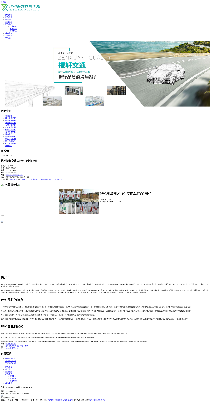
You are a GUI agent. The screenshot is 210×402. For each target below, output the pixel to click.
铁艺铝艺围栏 (10, 139)
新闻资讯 (8, 22)
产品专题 (8, 17)
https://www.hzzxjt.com (14, 175)
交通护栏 (13, 26)
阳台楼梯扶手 (10, 141)
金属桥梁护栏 (10, 125)
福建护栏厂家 (10, 361)
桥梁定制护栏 (10, 123)
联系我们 (8, 38)
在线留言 (8, 36)
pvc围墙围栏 (11, 344)
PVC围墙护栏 (10, 143)
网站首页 (8, 15)
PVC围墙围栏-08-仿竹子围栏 (17, 346)
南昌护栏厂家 (10, 358)
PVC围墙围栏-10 (12, 348)
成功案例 (8, 33)
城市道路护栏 (10, 118)
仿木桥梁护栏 (10, 127)
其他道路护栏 (10, 132)
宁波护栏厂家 (10, 363)
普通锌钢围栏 (10, 136)
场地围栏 (13, 29)
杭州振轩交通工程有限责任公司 (60, 400)
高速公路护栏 (10, 120)
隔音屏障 (13, 31)
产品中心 (8, 24)
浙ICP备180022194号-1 (97, 400)
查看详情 (58, 179)
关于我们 (8, 19)
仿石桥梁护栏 (10, 130)
